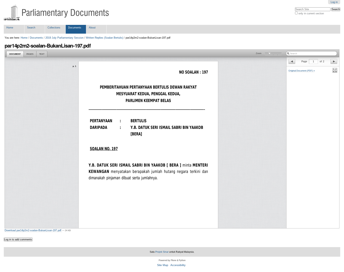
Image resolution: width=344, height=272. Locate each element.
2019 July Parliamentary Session (64, 37)
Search (31, 27)
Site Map (162, 265)
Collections (54, 27)
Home (9, 27)
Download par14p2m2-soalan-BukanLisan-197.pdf (33, 230)
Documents (74, 27)
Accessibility (178, 265)
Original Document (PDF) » (301, 70)
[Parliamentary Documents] (56, 12)
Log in (334, 2)
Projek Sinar (162, 252)
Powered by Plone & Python (172, 260)
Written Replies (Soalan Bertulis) (104, 37)
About (92, 27)
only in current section (311, 13)
